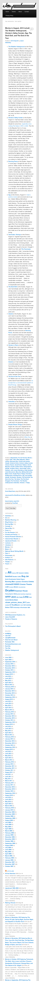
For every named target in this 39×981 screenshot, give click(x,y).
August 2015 (9, 674)
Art (6, 518)
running (28, 605)
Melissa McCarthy (27, 472)
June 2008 (8, 849)
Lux (30, 597)
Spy (23, 475)
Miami (7, 474)
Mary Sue (27, 437)
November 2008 (10, 839)
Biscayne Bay (14, 461)
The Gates (17, 479)
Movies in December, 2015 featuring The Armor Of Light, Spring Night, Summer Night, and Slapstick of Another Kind (19, 919)
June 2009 (8, 824)
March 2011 (8, 781)
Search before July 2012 (12, 501)
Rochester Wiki (9, 642)
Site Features (9, 559)
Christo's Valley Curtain (26, 463)
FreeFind (14, 503)
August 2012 (9, 749)
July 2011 (8, 774)
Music (7, 549)
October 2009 (9, 816)
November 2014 (10, 693)
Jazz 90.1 (8, 635)
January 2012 (9, 764)
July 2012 (8, 751)
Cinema (31, 581)
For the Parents (22, 458)
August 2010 (9, 795)
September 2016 (10, 662)
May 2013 (8, 730)
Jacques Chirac (14, 468)
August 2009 (9, 820)
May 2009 (8, 827)
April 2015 (8, 682)
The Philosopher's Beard (12, 626)
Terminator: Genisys (16, 477)
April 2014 (8, 707)
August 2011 (9, 772)
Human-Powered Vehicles (13, 536)
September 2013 (10, 722)
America (14, 573)
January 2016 (9, 664)
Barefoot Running (10, 520)
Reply (27, 482)
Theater (7, 562)
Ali (9, 572)
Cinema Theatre (9, 465)
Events (14, 11)
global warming (21, 594)
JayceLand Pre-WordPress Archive (15, 495)
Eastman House (21, 591)
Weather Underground (12, 650)
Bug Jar (25, 576)
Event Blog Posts (10, 491)
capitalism (18, 582)
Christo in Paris (14, 463)
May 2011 (8, 778)
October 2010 (9, 791)
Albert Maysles (20, 459)
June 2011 (8, 776)
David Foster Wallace (21, 465)
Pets (6, 553)
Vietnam (22, 482)
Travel (7, 564)
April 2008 (8, 854)
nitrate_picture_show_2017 (15, 602)
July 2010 (8, 797)
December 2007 (10, 862)
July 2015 (8, 676)
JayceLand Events (10, 541)
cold (6, 587)
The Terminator (15, 481)
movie (7, 600)
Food (6, 530)
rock (21, 605)
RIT (10, 605)
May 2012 (8, 755)
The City (7, 648)
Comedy (7, 526)
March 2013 (8, 735)
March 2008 (8, 856)
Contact (27, 11)
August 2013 (9, 724)
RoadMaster (16, 605)
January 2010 (9, 810)
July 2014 (8, 701)
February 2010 (9, 808)
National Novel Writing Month (14, 551)
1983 (11, 459)
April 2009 (8, 829)
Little (26, 596)
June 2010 (8, 799)
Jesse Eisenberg (19, 470)
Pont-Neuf (28, 474)
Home (7, 11)
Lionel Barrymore (10, 472)
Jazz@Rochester (10, 638)
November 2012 (10, 743)
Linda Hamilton (28, 470)
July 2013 (8, 726)
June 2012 (8, 753)
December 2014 (10, 691)
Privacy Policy (9, 15)
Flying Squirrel (28, 466)
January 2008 (9, 860)
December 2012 (10, 741)
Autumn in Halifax (24, 573)
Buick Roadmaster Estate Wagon (15, 579)
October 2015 (9, 670)
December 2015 (10, 666)
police (28, 602)
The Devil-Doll (26, 477)
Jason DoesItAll (10, 617)
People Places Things (19, 474)
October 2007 (9, 866)
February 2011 (9, 783)
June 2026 (8, 657)
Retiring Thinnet (10, 903)
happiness (28, 594)
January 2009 (9, 835)
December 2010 (10, 787)
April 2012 (8, 758)
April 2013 (8, 733)
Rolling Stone (9, 475)
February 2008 (9, 858)
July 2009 (8, 822)
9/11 (6, 573)
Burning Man (9, 524)
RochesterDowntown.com (13, 644)
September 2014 (10, 697)
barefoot (8, 576)
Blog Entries (14, 458)
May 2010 (8, 801)
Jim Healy (19, 597)
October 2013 (9, 720)
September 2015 (10, 672)
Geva (15, 594)
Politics (7, 557)
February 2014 (9, 712)
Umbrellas (16, 482)
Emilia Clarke (19, 466)
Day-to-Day (8, 528)
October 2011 (9, 770)
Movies (30, 458)
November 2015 (10, 668)
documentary (21, 587)
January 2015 (9, 689)
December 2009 (10, 812)
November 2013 (10, 718)
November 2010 (10, 789)
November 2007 (10, 864)
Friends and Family (11, 534)
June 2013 (8, 728)
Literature (8, 545)
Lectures (7, 543)
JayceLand (10, 871)
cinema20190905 (12, 584)
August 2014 (9, 699)
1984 (14, 459)
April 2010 (8, 803)
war (29, 607)
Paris (10, 474)
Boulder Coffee (17, 576)
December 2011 (10, 766)
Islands (7, 468)
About (20, 11)
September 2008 (10, 843)
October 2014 (9, 695)
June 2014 (8, 703)
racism (7, 605)
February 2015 (9, 687)
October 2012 (9, 745)
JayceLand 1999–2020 (11, 888)
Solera (7, 607)
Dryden (13, 466)
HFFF (8, 596)
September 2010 (10, 793)
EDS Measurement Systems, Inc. (15, 615)
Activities (8, 516)
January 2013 (9, 739)
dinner (16, 587)
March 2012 (8, 760)
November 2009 (10, 814)
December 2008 (10, 837)
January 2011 (9, 785)
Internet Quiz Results (11, 539)
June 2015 (8, 678)
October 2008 (9, 841)
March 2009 (8, 831)
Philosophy (8, 555)
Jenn (12, 470)
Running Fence (17, 475)
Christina (25, 582)
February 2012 (9, 762)
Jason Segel (23, 468)
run (24, 605)
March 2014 (8, 710)
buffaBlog (8, 633)
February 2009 (9, 833)
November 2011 (10, 768)
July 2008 (8, 847)
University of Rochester (20, 607)
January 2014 (9, 714)
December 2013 (10, 716)
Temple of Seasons (11, 619)
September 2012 (10, 747)
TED (11, 607)
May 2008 (8, 852)
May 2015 (8, 680)
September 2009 (10, 818)
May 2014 (8, 705)
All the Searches (10, 873)
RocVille (7, 646)
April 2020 (8, 659)
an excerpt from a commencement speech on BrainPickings (20, 383)
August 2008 (9, 845)
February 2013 (9, 737)
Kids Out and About (11, 640)
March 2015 (8, 684)
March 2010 (8, 806)
